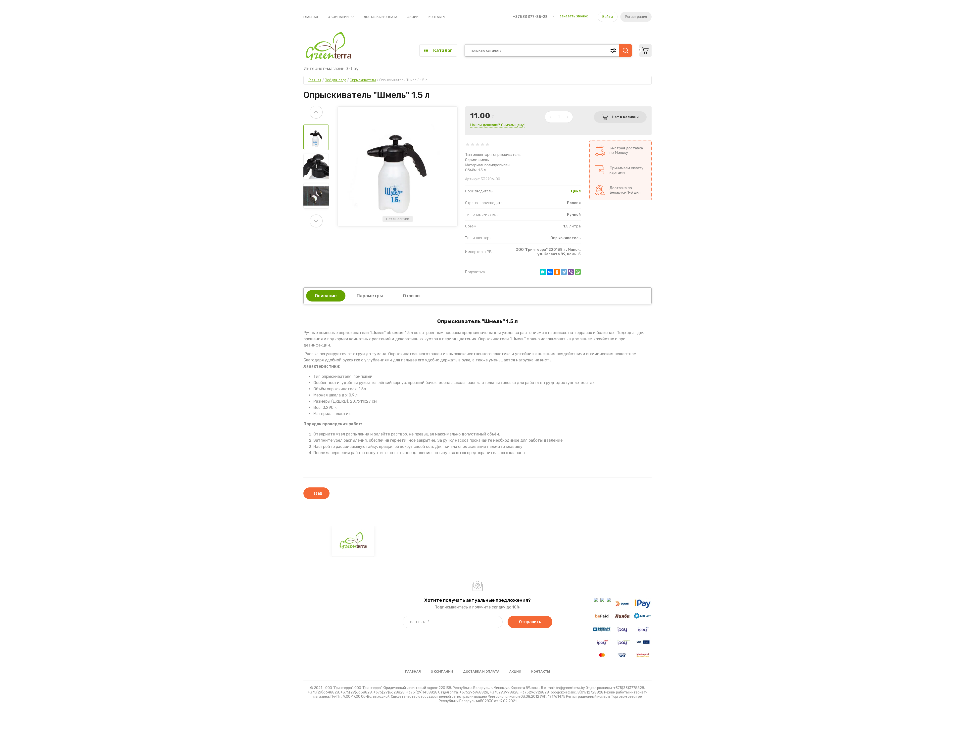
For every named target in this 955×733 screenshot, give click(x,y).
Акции (413, 17)
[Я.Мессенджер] (543, 272)
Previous (316, 112)
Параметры (370, 296)
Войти (607, 17)
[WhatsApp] (578, 272)
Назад (316, 493)
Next (316, 221)
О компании (338, 17)
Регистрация (636, 17)
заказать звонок (574, 16)
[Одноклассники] (557, 272)
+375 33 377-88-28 (530, 17)
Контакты (437, 17)
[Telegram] (564, 272)
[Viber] (571, 272)
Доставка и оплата (380, 17)
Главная (310, 17)
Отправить (530, 621)
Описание (326, 296)
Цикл (576, 191)
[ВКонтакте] (550, 272)
